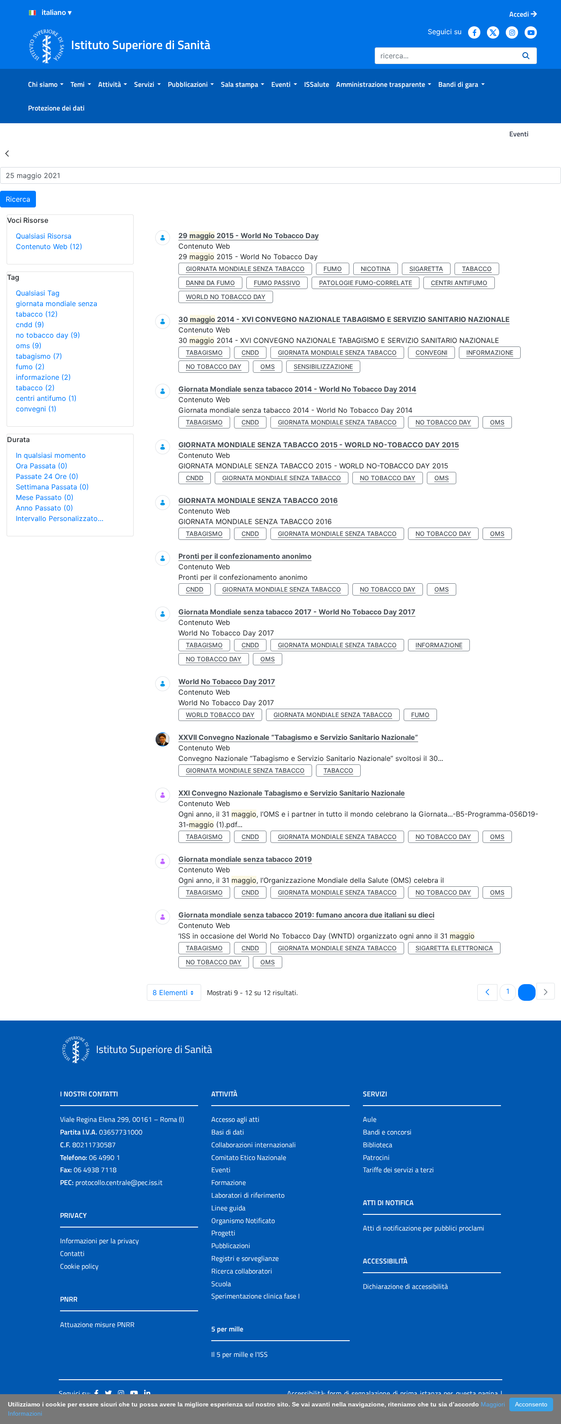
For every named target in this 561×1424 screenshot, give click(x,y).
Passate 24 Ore (47, 476)
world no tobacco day (226, 296)
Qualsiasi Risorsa (43, 236)
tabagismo (39, 356)
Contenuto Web (49, 246)
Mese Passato (45, 497)
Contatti (72, 1253)
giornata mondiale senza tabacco (245, 268)
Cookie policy (79, 1266)
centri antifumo (46, 398)
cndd (30, 324)
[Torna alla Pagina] (7, 153)
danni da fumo (210, 282)
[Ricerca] (526, 56)
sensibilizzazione (323, 366)
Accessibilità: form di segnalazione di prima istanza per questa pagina (392, 1393)
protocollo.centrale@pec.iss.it (119, 1182)
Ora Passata (41, 465)
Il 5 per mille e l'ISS (239, 1354)
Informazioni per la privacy (99, 1240)
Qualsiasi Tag (38, 293)
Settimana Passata (52, 486)
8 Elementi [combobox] (170, 992)
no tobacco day (48, 335)
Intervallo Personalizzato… (59, 518)
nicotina (376, 268)
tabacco (35, 387)
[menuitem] (46, 84)
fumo (30, 366)
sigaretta (426, 268)
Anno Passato (44, 507)
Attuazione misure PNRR (97, 1324)
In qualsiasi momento (51, 455)
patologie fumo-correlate (365, 282)
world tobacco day (220, 714)
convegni (36, 408)
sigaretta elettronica (454, 948)
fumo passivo (277, 282)
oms (29, 345)
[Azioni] (32, 12)
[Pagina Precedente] (487, 992)
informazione (43, 377)
